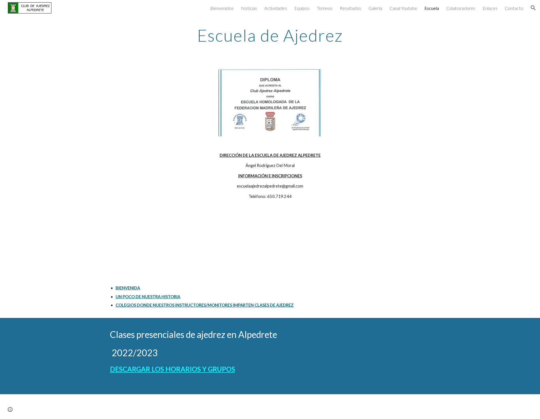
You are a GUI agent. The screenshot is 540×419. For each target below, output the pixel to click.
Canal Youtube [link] (403, 8)
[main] (270, 35)
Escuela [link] (431, 8)
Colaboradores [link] (460, 8)
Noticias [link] (249, 8)
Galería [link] (375, 8)
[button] (533, 8)
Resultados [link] (350, 8)
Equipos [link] (302, 8)
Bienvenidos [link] (222, 8)
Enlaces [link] (490, 8)
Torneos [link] (324, 8)
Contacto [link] (514, 8)
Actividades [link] (275, 8)
